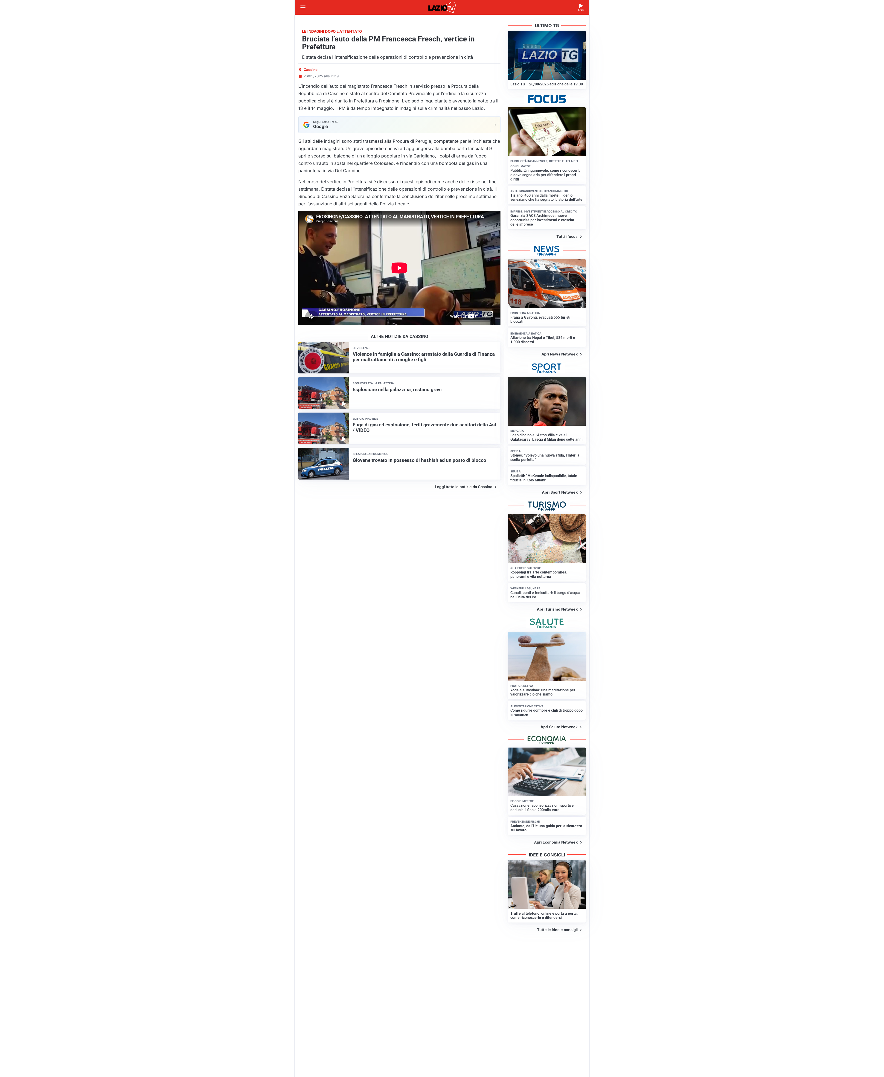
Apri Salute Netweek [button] (559, 727)
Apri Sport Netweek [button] (560, 492)
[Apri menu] (303, 7)
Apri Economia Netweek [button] (556, 842)
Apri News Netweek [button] (559, 354)
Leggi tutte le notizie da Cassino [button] (463, 486)
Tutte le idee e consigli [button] (557, 929)
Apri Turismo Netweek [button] (557, 609)
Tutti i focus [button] (567, 236)
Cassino (310, 69)
